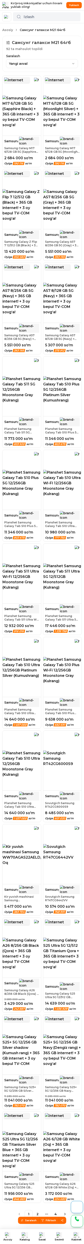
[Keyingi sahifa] (64, 1214)
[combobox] (42, 63)
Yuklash (74, 5)
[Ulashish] (62, 1220)
